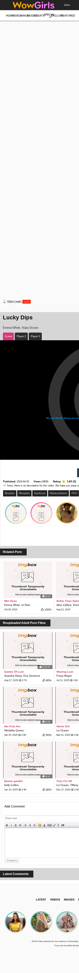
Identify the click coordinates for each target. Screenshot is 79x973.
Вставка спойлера (63, 825)
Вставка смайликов (40, 825)
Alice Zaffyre (64, 604)
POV (74, 493)
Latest (41, 899)
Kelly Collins (11, 785)
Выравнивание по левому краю (25, 825)
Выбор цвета (44, 825)
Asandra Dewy (13, 675)
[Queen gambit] (27, 759)
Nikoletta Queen (14, 730)
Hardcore (39, 493)
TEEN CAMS (18, 301)
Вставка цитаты (54, 825)
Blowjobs (24, 493)
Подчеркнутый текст (16, 825)
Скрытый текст (49, 825)
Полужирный (7, 825)
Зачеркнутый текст (20, 825)
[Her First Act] (27, 705)
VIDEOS (55, 899)
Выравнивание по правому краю (34, 825)
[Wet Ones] (27, 579)
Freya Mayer (64, 675)
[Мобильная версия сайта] (4, 301)
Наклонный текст (11, 825)
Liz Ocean (62, 730)
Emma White (11, 327)
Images (69, 899)
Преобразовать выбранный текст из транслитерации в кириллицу (58, 825)
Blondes (10, 493)
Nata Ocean (30, 327)
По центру (30, 825)
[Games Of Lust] (27, 650)
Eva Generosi (31, 675)
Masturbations (58, 493)
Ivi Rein (25, 604)
